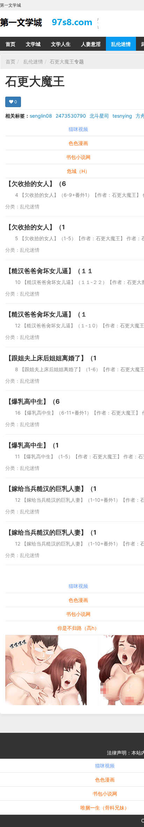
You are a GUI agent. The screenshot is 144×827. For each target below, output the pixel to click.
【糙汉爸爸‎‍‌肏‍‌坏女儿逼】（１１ (49, 270)
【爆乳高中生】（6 (32, 401)
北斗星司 (99, 116)
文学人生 (61, 44)
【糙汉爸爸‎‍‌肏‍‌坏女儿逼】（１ (46, 314)
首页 (10, 44)
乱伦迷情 (121, 44)
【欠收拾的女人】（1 (35, 227)
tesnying (122, 116)
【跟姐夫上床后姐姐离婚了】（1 (50, 358)
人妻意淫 (91, 44)
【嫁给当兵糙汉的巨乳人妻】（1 (50, 488)
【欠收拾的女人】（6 (35, 183)
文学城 (33, 44)
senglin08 (41, 116)
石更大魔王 (62, 61)
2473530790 (71, 116)
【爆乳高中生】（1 (32, 445)
